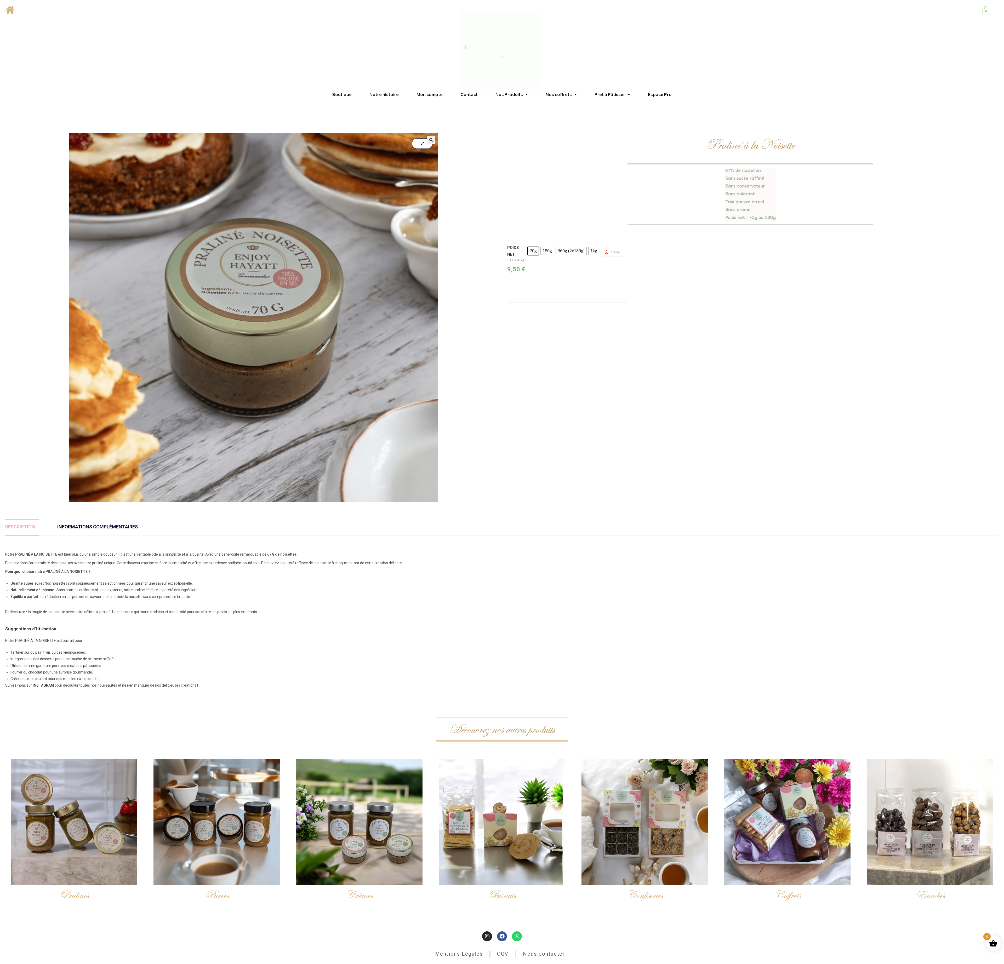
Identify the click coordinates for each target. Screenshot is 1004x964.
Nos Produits (509, 94)
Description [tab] (20, 526)
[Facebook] (502, 936)
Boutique (342, 94)
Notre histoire (384, 94)
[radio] (533, 251)
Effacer (614, 252)
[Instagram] (487, 936)
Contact (469, 94)
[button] (511, 94)
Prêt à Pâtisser (610, 94)
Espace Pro (660, 94)
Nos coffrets (559, 94)
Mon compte (430, 94)
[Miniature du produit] (422, 143)
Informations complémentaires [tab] (97, 526)
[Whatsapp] (517, 936)
